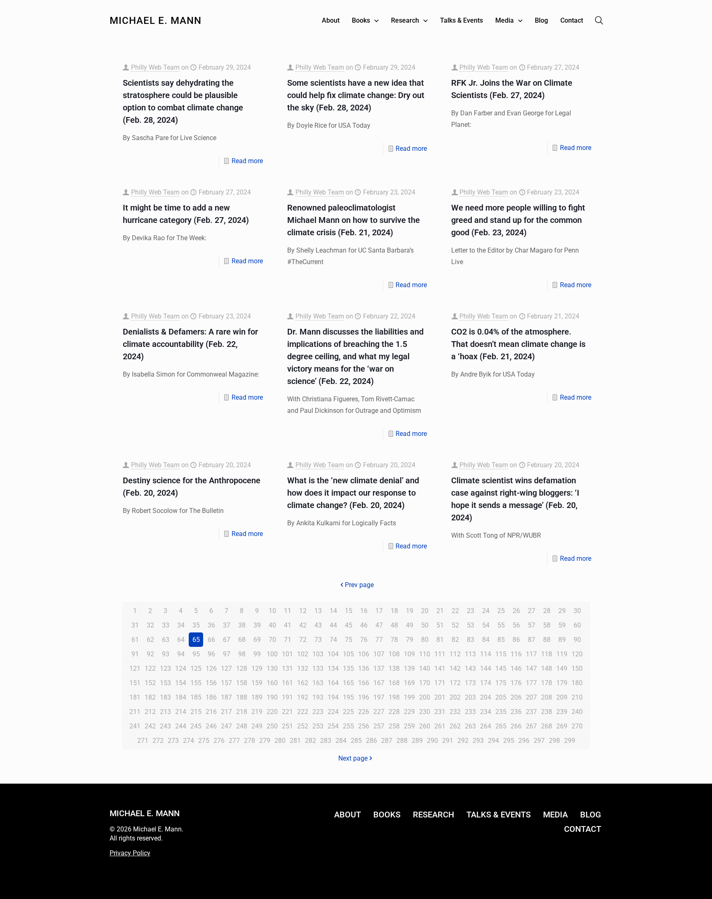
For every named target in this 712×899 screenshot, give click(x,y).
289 (417, 740)
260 (424, 726)
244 (180, 726)
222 (302, 712)
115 (500, 654)
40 (272, 625)
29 (562, 611)
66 (211, 640)
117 (531, 654)
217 (226, 712)
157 (226, 683)
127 (226, 668)
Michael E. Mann (155, 20)
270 (577, 726)
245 (195, 726)
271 (142, 740)
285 (356, 740)
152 (150, 683)
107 (378, 654)
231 (439, 712)
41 (287, 625)
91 (135, 654)
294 (493, 740)
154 (180, 683)
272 (158, 740)
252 (302, 726)
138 (394, 668)
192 (302, 697)
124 (180, 668)
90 (577, 640)
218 (241, 712)
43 (318, 625)
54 (486, 625)
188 (241, 697)
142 (455, 668)
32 (150, 625)
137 (378, 668)
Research (433, 814)
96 (211, 654)
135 (348, 668)
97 (226, 654)
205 (500, 697)
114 (485, 654)
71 (287, 640)
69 (257, 640)
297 (539, 740)
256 (363, 726)
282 (310, 740)
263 (470, 726)
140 (424, 668)
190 (272, 697)
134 (333, 668)
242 (150, 726)
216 (211, 712)
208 (546, 697)
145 (500, 668)
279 (264, 740)
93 (165, 654)
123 (165, 668)
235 (500, 712)
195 (348, 697)
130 (272, 668)
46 (364, 625)
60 (577, 625)
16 (364, 611)
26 (516, 611)
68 (242, 640)
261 (439, 726)
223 (317, 712)
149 (561, 668)
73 (318, 640)
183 (165, 697)
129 (256, 668)
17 (379, 611)
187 (226, 697)
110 (424, 654)
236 (516, 712)
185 (195, 697)
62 (150, 640)
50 (425, 625)
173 (470, 683)
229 (409, 712)
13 (318, 611)
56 (516, 625)
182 (150, 697)
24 (486, 611)
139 (409, 668)
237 (531, 712)
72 (303, 640)
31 (135, 625)
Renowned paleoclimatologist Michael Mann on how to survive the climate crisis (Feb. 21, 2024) (353, 220)
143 (470, 668)
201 (439, 697)
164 (333, 683)
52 (455, 625)
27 (531, 611)
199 (409, 697)
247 (226, 726)
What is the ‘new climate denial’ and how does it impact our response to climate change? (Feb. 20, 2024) (353, 492)
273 (173, 740)
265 (500, 726)
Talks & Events (498, 814)
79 (409, 640)
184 (180, 697)
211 (135, 712)
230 (424, 712)
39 (257, 625)
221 (287, 712)
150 (577, 668)
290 (432, 740)
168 (394, 683)
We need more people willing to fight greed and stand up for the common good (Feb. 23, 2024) (518, 220)
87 (531, 640)
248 (241, 726)
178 (546, 683)
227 (378, 712)
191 (287, 697)
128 (241, 668)
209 (561, 697)
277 (234, 740)
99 (257, 654)
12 (303, 611)
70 (272, 640)
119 (561, 654)
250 (272, 726)
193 (317, 697)
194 (333, 697)
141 (439, 668)
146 (516, 668)
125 (195, 668)
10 (272, 611)
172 (455, 683)
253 (317, 726)
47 (379, 625)
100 (272, 654)
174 (485, 683)
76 (364, 640)
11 (287, 611)
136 (363, 668)
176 (516, 683)
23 (470, 611)
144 (485, 668)
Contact (582, 829)
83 (470, 640)
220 (272, 712)
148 (546, 668)
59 (562, 625)
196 (363, 697)
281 (295, 740)
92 (150, 654)
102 (302, 654)
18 (394, 611)
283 (325, 740)
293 (478, 740)
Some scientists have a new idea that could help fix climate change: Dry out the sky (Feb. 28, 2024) (355, 95)
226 (363, 712)
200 (424, 697)
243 (165, 726)
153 (165, 683)
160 (272, 683)
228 (394, 712)
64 (181, 640)
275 (203, 740)
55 (501, 625)
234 (485, 712)
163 (317, 683)
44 (333, 625)
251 (287, 726)
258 (394, 726)
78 (394, 640)
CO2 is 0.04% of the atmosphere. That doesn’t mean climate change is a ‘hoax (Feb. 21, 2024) (518, 344)
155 (195, 683)
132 (302, 668)
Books (386, 814)
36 (211, 625)
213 (165, 712)
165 (348, 683)
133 (317, 668)
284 (341, 740)
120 (577, 654)
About (347, 814)
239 (561, 712)
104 (333, 654)
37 (226, 625)
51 (440, 625)
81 (440, 640)
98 (242, 654)
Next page (353, 758)
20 (425, 611)
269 (561, 726)
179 (561, 683)
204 (485, 697)
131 (287, 668)
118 (546, 654)
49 (409, 625)
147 (531, 668)
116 (516, 654)
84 (486, 640)
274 (188, 740)
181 (135, 697)
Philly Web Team (155, 67)
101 (287, 654)
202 (455, 697)
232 (455, 712)
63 (165, 640)
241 (135, 726)
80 (425, 640)
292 (462, 740)
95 (196, 654)
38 (242, 625)
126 (211, 668)
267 (531, 726)
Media (555, 814)
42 (303, 625)
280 (280, 740)
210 (577, 697)
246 (211, 726)
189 (256, 697)
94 (181, 654)
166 (363, 683)
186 (211, 697)
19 (409, 611)
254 (333, 726)
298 (554, 740)
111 (439, 654)
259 (409, 726)
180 (577, 683)
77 (379, 640)
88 (546, 640)
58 (546, 625)
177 (531, 683)
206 (516, 697)
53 (470, 625)
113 (470, 654)
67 (226, 640)
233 (470, 712)
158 (241, 683)
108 (394, 654)
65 (196, 640)
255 (348, 726)
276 (219, 740)
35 (196, 625)
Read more (247, 161)
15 (348, 611)
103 (317, 654)
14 (333, 611)
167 (378, 683)
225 (348, 712)
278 (249, 740)
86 (516, 640)
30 (577, 611)
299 (569, 740)
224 (333, 712)
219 (256, 712)
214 (180, 712)
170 (424, 683)
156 (211, 683)
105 (348, 654)
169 (409, 683)
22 (455, 611)
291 (447, 740)
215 (195, 712)
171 (439, 683)
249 (256, 726)
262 (455, 726)
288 (402, 740)
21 (440, 611)
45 (348, 625)
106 (363, 654)
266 (516, 726)
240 (577, 712)
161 (287, 683)
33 (165, 625)
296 (523, 740)
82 (455, 640)
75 (348, 640)
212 (150, 712)
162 (302, 683)
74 (333, 640)
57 (531, 625)
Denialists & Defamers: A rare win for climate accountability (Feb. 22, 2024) (190, 344)
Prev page (359, 585)
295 (508, 740)
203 (470, 697)
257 (378, 726)
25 (501, 611)
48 (394, 625)
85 (501, 640)
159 (256, 683)
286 (371, 740)
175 (500, 683)
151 (135, 683)
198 (394, 697)
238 (546, 712)
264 (485, 726)
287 (386, 740)
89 (562, 640)
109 (409, 654)
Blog (590, 814)
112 (455, 654)
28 (546, 611)
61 (135, 640)
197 (378, 697)
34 (181, 625)
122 (150, 668)
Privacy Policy (130, 853)
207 (531, 697)
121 (135, 668)
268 (546, 726)
